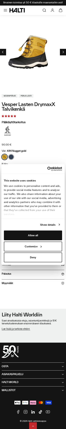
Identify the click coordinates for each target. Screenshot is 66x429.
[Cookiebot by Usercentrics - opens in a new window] (47, 169)
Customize (31, 246)
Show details (48, 224)
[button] (5, 10)
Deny (33, 257)
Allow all (33, 235)
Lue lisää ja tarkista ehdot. (16, 329)
